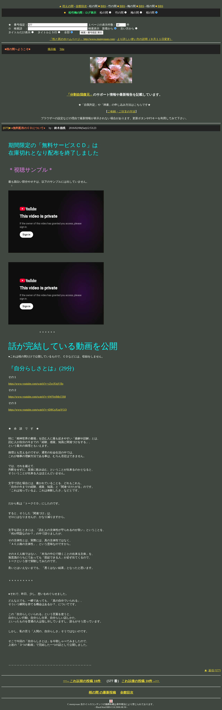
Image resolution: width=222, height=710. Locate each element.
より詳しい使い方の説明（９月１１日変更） (145, 39)
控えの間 (68, 6)
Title (61, 49)
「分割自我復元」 (80, 94)
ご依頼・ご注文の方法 (121, 111)
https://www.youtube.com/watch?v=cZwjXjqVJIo (35, 383)
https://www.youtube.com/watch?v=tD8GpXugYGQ (37, 409)
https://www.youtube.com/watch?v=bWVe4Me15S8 (37, 396)
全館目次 (81, 6)
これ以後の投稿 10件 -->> (141, 681)
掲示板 (52, 49)
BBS (103, 6)
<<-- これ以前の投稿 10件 (82, 681)
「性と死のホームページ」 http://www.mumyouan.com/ (82, 39)
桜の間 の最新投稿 (102, 692)
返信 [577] (214, 670)
